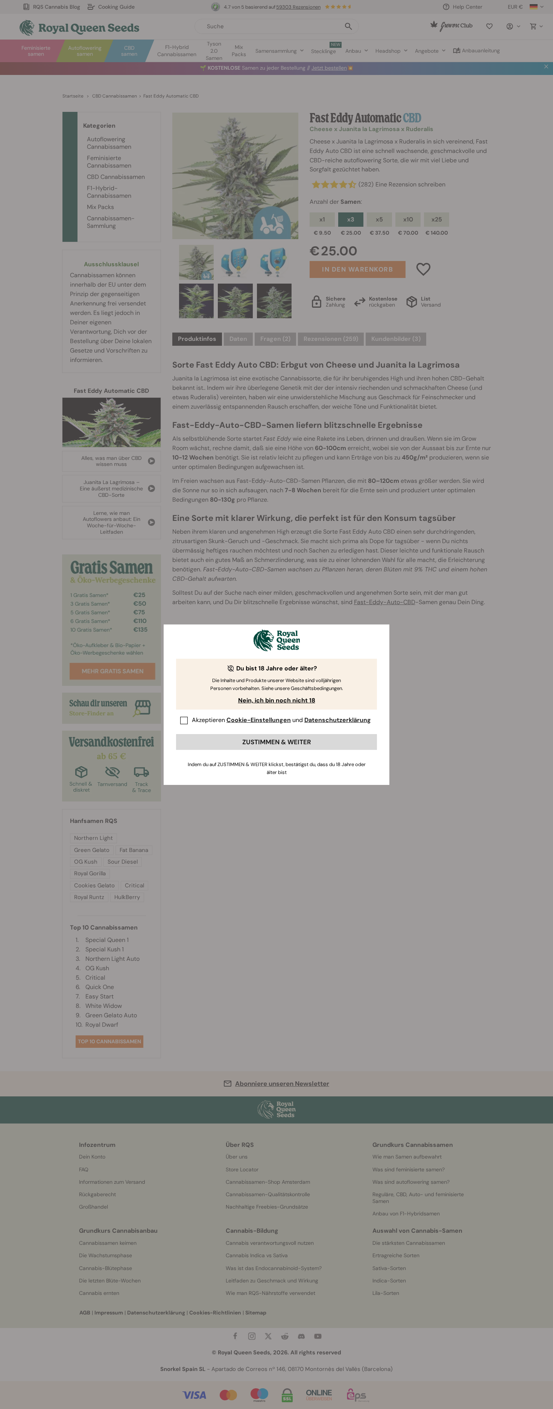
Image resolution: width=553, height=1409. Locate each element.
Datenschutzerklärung (337, 720)
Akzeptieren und (281, 720)
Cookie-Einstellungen (258, 720)
